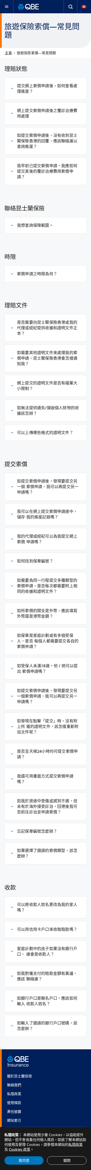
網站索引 (14, 1120)
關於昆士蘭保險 (19, 1076)
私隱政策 (14, 1093)
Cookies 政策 (19, 1149)
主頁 (8, 52)
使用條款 (14, 1102)
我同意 (24, 1160)
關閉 (66, 1160)
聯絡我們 (14, 1085)
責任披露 (14, 1111)
